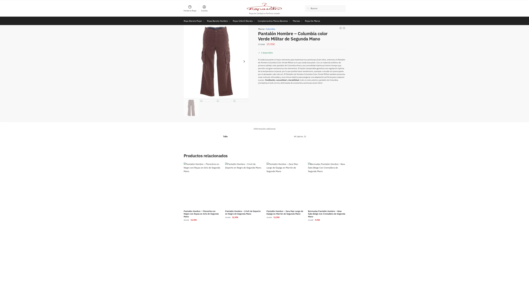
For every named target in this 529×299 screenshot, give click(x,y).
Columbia (270, 29)
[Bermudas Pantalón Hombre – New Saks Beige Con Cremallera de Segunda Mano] (326, 185)
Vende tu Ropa (190, 10)
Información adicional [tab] (264, 128)
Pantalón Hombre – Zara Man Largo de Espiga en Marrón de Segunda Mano (285, 212)
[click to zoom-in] (216, 61)
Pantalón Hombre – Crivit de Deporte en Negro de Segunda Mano (243, 212)
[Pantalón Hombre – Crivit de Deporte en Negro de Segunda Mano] (243, 185)
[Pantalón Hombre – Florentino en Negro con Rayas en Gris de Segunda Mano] (202, 185)
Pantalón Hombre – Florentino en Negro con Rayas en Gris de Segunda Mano (201, 214)
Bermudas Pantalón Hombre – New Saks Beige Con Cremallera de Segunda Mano (326, 214)
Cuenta (204, 10)
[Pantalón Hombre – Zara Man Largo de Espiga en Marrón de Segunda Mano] (285, 185)
